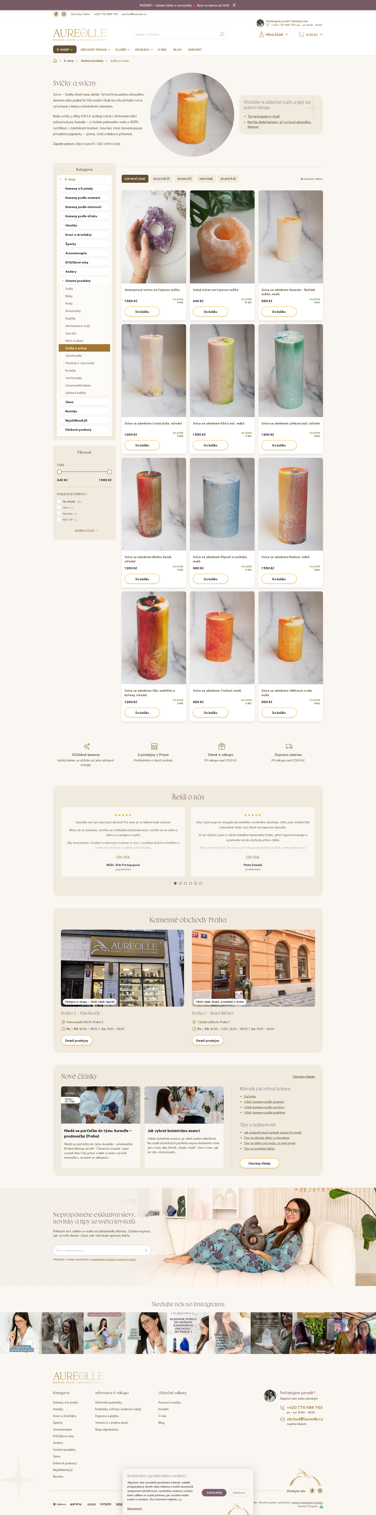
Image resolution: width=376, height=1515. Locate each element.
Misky (69, 296)
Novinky (71, 411)
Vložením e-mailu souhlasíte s (94, 1259)
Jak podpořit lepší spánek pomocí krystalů (273, 1132)
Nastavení (134, 1508)
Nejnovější (228, 178)
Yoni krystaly (73, 378)
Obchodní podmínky (108, 1402)
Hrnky (69, 303)
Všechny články (304, 1076)
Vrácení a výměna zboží (111, 1422)
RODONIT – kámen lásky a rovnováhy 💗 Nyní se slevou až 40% (184, 5)
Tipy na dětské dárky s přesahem (266, 1137)
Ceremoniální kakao (78, 385)
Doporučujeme (135, 178)
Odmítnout (239, 1492)
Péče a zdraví (74, 340)
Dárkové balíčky (75, 393)
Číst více (123, 857)
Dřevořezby (73, 311)
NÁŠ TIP (70, 520)
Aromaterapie (76, 253)
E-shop (70, 179)
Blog (161, 1422)
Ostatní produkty (78, 280)
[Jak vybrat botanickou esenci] (184, 1105)
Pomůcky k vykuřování (79, 363)
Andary (70, 271)
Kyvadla (70, 370)
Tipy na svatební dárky (259, 1148)
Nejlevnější (161, 178)
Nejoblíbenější (76, 420)
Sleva (69, 402)
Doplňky (70, 318)
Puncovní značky (169, 1402)
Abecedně (206, 178)
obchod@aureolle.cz (134, 14)
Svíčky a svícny (76, 348)
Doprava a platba (107, 1416)
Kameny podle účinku (81, 216)
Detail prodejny (76, 1040)
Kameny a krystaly (65, 1402)
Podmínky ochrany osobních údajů (118, 1409)
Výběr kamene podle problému (264, 1112)
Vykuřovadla (73, 355)
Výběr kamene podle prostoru (264, 1107)
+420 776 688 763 (106, 14)
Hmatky (71, 225)
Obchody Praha (80, 14)
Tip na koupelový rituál (263, 116)
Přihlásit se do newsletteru (146, 1250)
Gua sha (70, 333)
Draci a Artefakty (78, 234)
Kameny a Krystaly (79, 188)
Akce (67, 508)
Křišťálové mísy (76, 262)
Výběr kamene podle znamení (264, 1101)
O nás (162, 1416)
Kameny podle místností (83, 207)
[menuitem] (65, 49)
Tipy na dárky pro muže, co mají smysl (269, 1143)
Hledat (222, 34)
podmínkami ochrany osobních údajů (113, 1259)
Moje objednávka (106, 1429)
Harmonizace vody (77, 326)
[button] (175, 883)
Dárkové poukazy (78, 429)
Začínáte (250, 1096)
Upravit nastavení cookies (307, 1502)
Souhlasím (214, 1492)
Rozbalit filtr (84, 530)
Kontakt (163, 1409)
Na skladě (71, 501)
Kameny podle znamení (82, 197)
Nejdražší (184, 178)
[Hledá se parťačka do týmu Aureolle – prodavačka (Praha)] (100, 1105)
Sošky (69, 288)
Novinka (69, 514)
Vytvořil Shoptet (308, 1506)
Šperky (70, 244)
